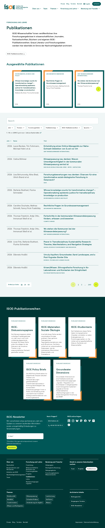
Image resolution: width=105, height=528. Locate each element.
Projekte (28, 474)
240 (89, 285)
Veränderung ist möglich (35, 502)
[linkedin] (69, 420)
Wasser (48, 502)
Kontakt (25, 522)
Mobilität (10, 499)
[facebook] (85, 420)
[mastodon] (81, 420)
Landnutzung (50, 496)
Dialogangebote (50, 470)
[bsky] (77, 420)
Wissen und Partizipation (15, 506)
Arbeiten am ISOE (12, 472)
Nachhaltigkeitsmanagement (16, 475)
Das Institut (10, 465)
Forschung (29, 465)
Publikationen (30, 476)
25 (25, 285)
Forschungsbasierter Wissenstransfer (52, 474)
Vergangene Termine (78, 501)
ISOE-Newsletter (76, 506)
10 (22, 285)
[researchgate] (69, 424)
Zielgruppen (49, 465)
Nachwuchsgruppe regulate (32, 482)
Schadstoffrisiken (32, 499)
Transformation (12, 502)
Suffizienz (49, 499)
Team (8, 477)
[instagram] (73, 420)
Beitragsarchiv (76, 497)
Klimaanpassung (32, 496)
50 (29, 285)
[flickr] (93, 420)
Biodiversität (11, 496)
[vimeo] (89, 420)
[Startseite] (16, 7)
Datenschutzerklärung (14, 443)
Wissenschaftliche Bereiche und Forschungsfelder (32, 469)
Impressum (79, 522)
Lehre (28, 479)
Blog (13, 522)
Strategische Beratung (52, 468)
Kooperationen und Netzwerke (13, 469)
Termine (19, 522)
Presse (9, 522)
